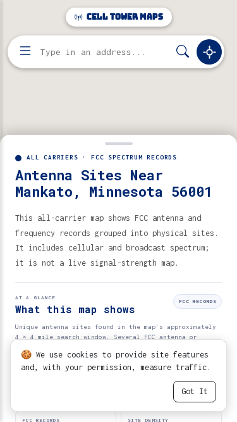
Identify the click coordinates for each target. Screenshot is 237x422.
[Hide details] (118, 142)
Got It (194, 391)
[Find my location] (209, 52)
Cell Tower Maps (124, 17)
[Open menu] (25, 52)
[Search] (183, 52)
